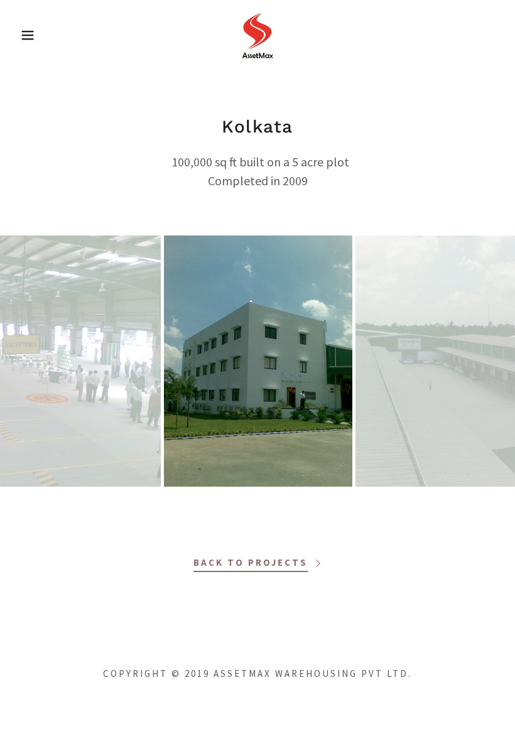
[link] (257, 33)
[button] (25, 35)
